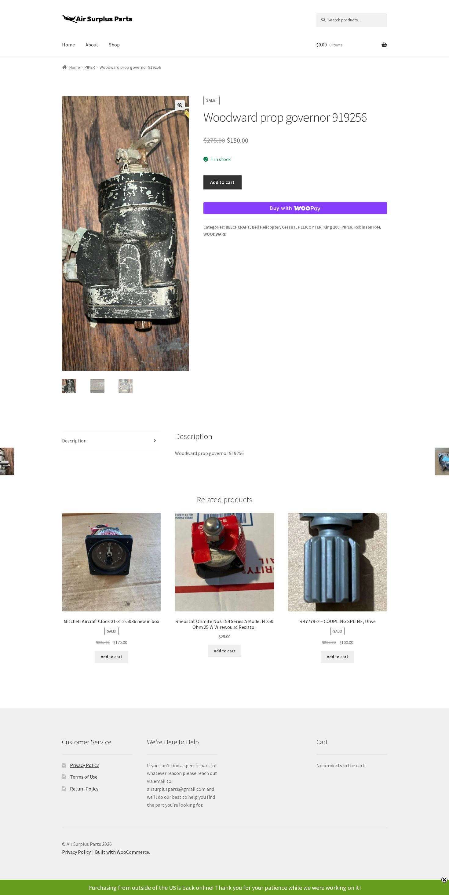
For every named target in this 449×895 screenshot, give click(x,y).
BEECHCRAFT (238, 227)
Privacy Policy (84, 765)
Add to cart (222, 182)
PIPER (90, 67)
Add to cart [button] (111, 656)
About (92, 45)
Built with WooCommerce (122, 852)
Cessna (289, 227)
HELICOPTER (309, 227)
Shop (114, 45)
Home (68, 45)
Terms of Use (83, 777)
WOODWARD (215, 234)
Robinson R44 (367, 227)
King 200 (331, 227)
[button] (180, 105)
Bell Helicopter (266, 227)
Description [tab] (74, 441)
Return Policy (84, 789)
